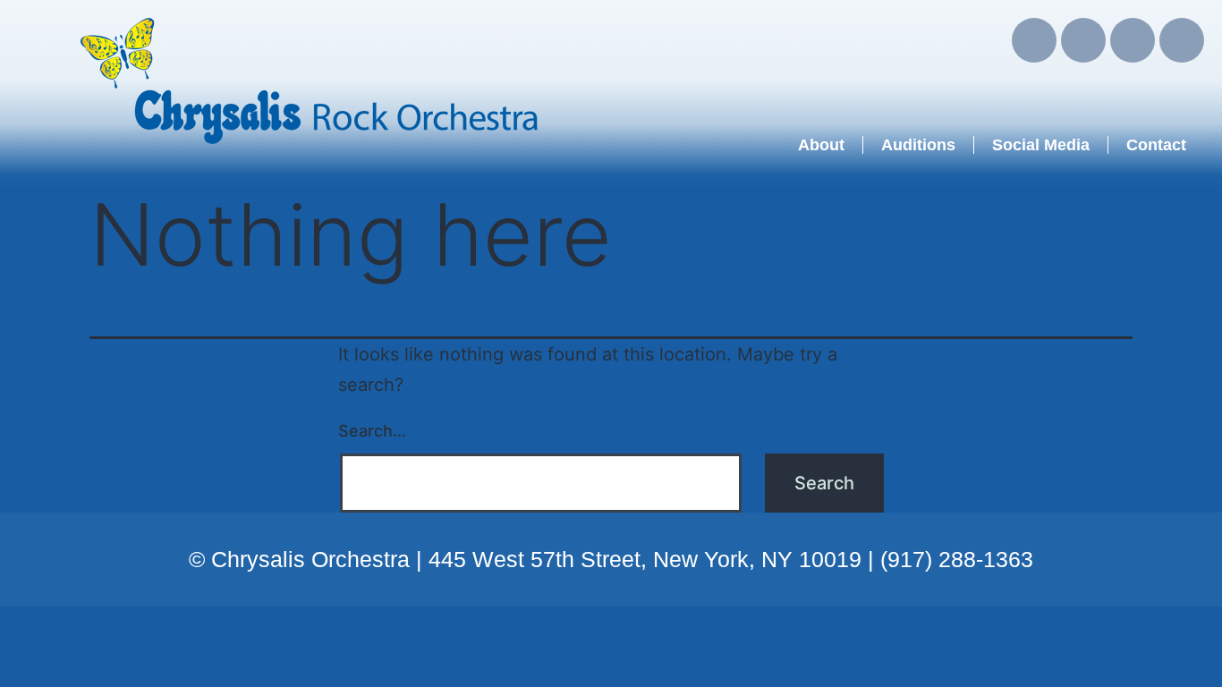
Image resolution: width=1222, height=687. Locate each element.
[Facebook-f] (1034, 40)
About (821, 145)
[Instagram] (1132, 40)
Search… (372, 430)
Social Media (1041, 145)
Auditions (918, 145)
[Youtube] (1083, 40)
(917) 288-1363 (956, 559)
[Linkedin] (1181, 40)
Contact (1156, 145)
